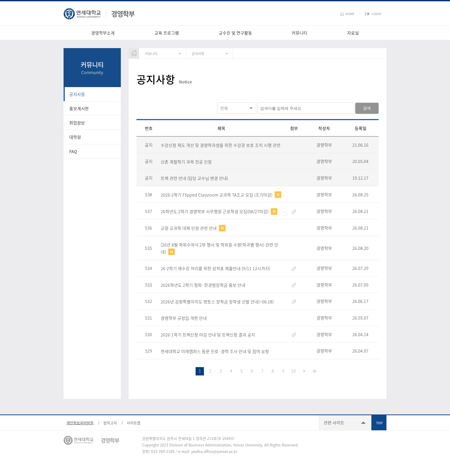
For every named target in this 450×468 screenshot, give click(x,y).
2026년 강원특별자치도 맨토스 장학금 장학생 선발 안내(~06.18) (217, 301)
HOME (349, 13)
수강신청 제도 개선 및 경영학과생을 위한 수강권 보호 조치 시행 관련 (220, 145)
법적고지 (110, 422)
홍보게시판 (79, 108)
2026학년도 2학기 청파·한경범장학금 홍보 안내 (203, 285)
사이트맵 (133, 422)
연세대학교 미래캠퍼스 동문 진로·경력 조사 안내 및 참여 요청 (215, 351)
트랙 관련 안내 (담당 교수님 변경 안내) (194, 178)
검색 (367, 108)
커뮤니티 (299, 33)
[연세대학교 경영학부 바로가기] (99, 12)
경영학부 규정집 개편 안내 (184, 318)
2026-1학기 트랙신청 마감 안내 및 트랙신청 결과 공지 (208, 335)
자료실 (353, 33)
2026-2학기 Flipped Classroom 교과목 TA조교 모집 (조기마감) (217, 195)
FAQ (73, 151)
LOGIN (376, 13)
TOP (378, 422)
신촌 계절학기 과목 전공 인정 (186, 162)
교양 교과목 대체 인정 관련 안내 (189, 228)
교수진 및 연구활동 (235, 33)
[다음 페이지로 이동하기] (304, 371)
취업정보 (77, 123)
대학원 (75, 137)
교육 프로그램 (166, 33)
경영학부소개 (103, 33)
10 (293, 371)
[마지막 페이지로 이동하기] (314, 371)
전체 (224, 108)
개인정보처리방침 (79, 422)
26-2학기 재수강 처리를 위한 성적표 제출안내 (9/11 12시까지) (215, 268)
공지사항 (77, 94)
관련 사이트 (334, 422)
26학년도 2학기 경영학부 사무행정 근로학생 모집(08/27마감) (215, 211)
